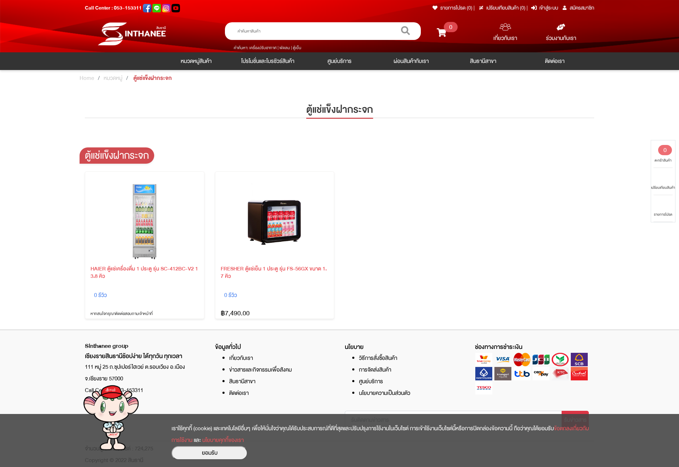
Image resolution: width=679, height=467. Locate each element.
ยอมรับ (209, 452)
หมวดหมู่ (113, 78)
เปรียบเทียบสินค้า (663, 188)
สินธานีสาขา (483, 61)
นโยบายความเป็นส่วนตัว (384, 393)
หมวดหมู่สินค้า (196, 61)
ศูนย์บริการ (339, 61)
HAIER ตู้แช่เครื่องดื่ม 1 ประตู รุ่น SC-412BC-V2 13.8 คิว (144, 272)
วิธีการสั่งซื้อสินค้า (378, 358)
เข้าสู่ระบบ (548, 8)
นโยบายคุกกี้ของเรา (223, 440)
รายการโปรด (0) (456, 8)
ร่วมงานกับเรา (561, 38)
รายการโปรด (663, 214)
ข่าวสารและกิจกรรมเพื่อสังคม (260, 369)
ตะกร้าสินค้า (663, 154)
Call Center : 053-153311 (114, 8)
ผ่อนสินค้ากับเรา (411, 61)
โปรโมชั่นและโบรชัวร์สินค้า (267, 61)
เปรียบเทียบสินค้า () (506, 8)
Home (87, 78)
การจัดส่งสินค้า (375, 369)
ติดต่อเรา (554, 61)
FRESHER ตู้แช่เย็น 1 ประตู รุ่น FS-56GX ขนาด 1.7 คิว (274, 272)
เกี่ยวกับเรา (505, 38)
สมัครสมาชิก (582, 8)
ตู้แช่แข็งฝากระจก (152, 78)
